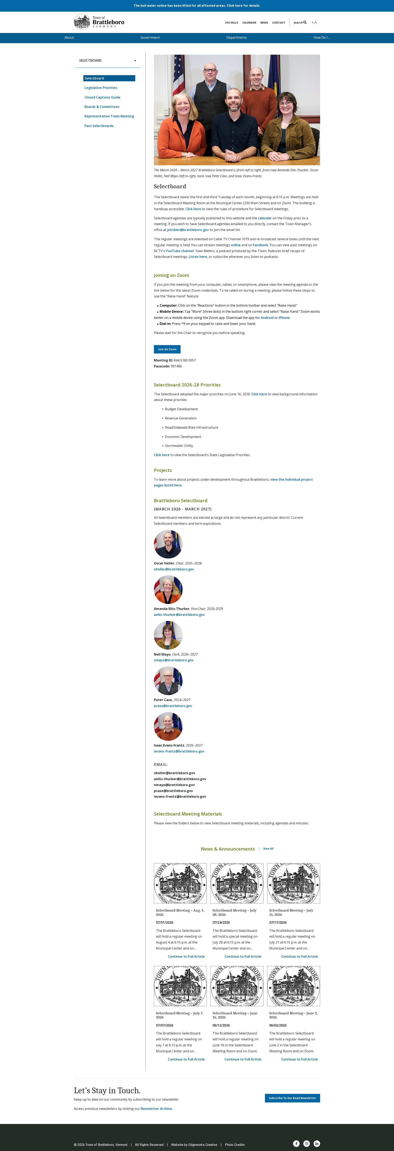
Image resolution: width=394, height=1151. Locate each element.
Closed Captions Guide (102, 97)
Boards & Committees (102, 107)
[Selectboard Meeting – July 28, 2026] (237, 883)
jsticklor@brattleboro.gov (188, 230)
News (264, 22)
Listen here (198, 256)
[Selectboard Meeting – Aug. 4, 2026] (180, 883)
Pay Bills (231, 22)
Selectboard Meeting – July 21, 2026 (291, 912)
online (236, 245)
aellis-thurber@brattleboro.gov (179, 614)
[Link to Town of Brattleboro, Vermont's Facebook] (296, 1143)
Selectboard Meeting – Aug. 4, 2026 (180, 912)
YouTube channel (180, 251)
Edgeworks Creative (202, 1145)
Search (298, 22)
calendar (265, 218)
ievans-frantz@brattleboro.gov (179, 751)
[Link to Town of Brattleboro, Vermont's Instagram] (306, 1143)
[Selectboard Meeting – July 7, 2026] (180, 986)
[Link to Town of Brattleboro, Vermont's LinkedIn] (316, 1143)
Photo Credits (235, 1145)
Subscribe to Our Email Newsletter (292, 1098)
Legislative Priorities (101, 87)
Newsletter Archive (156, 1108)
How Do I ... (322, 37)
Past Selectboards (99, 126)
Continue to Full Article (186, 956)
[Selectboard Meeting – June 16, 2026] (237, 986)
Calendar (249, 22)
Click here (193, 209)
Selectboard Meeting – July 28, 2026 (235, 912)
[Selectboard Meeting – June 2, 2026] (293, 986)
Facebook (260, 245)
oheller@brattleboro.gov (174, 569)
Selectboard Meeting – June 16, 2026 (235, 1015)
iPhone (284, 317)
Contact (278, 22)
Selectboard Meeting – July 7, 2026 (179, 1015)
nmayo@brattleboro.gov (174, 660)
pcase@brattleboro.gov (173, 706)
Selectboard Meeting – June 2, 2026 (293, 1015)
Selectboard (94, 78)
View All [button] (268, 848)
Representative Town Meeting (109, 116)
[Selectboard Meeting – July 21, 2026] (293, 883)
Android (267, 317)
